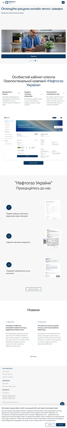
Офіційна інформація (7, 377)
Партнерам (5, 383)
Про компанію (6, 371)
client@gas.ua (5, 393)
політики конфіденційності (36, 420)
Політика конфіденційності (9, 386)
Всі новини (33, 356)
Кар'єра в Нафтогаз (7, 374)
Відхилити (50, 424)
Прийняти (61, 424)
